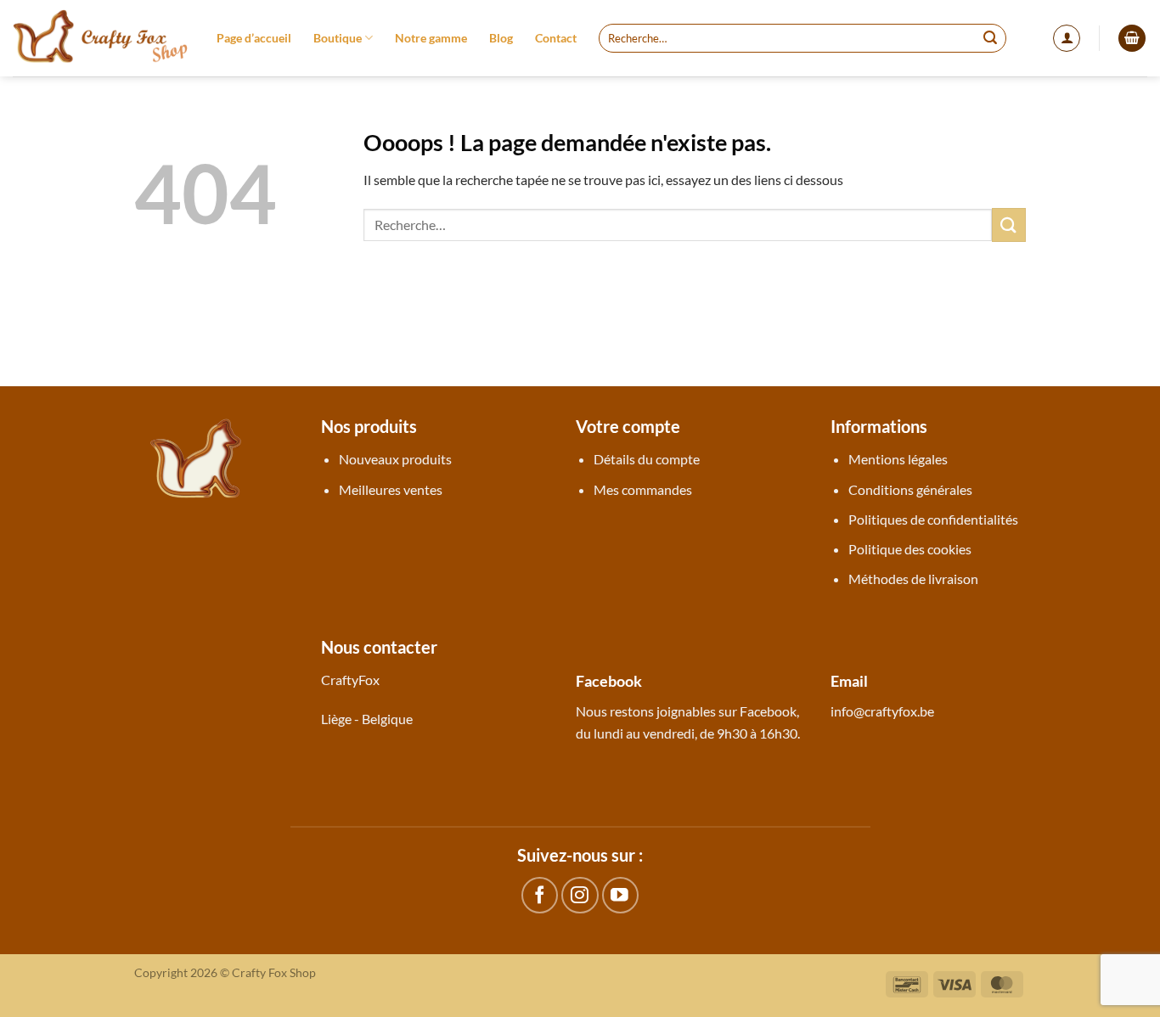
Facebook (768, 711)
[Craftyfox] (102, 37)
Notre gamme (431, 38)
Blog (501, 38)
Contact (556, 38)
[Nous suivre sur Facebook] (539, 895)
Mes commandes (643, 489)
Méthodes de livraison (913, 578)
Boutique (337, 38)
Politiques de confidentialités (933, 519)
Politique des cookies (909, 549)
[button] (1066, 38)
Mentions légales (898, 459)
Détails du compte (647, 459)
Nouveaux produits (395, 459)
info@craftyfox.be (882, 711)
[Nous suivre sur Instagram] (579, 895)
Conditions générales (910, 489)
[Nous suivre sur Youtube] (620, 895)
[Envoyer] (990, 38)
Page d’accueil (254, 38)
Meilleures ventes (390, 489)
